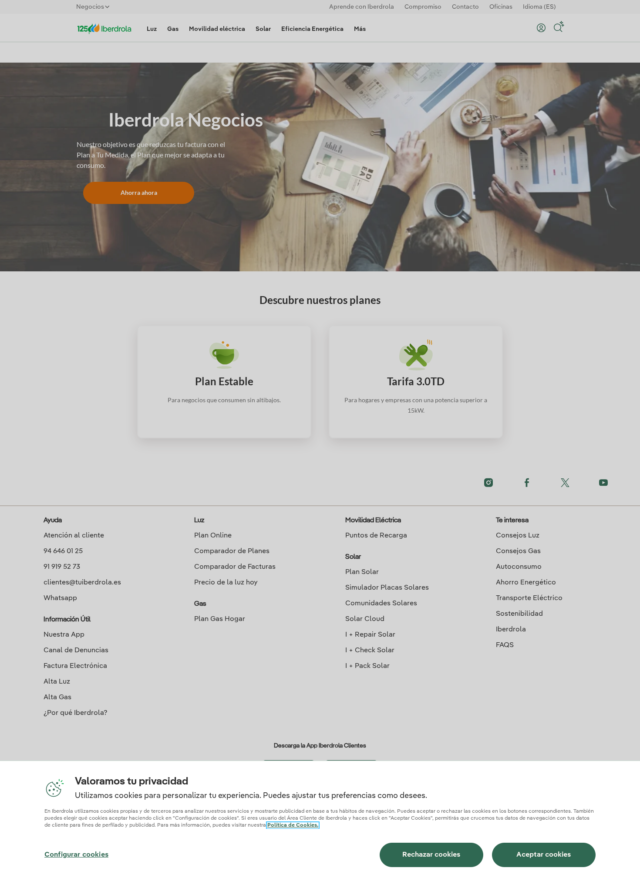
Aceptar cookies (543, 854)
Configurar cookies (76, 854)
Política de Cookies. (292, 825)
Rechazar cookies (431, 854)
